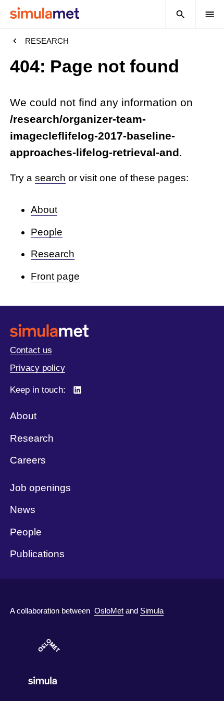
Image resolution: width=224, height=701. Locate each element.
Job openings (40, 487)
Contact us (31, 350)
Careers (28, 460)
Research (47, 40)
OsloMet (108, 610)
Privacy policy (37, 368)
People (47, 232)
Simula (152, 610)
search (50, 177)
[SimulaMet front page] (112, 330)
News (22, 509)
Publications (37, 553)
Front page (55, 276)
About (44, 209)
